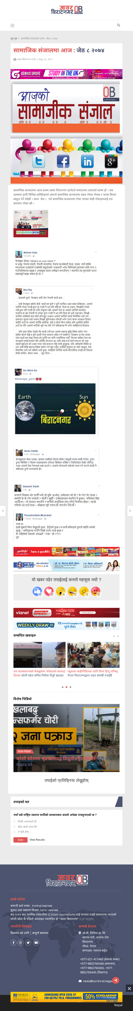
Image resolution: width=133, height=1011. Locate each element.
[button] (63, 687)
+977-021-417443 (91, 959)
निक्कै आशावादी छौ (27, 821)
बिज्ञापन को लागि (20, 933)
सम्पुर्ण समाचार (40, 933)
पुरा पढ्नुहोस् (87, 919)
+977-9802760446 (92, 963)
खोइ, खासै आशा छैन (27, 826)
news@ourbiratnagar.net (100, 981)
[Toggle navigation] (12, 25)
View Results (37, 839)
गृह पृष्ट (14, 38)
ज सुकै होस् (23, 832)
